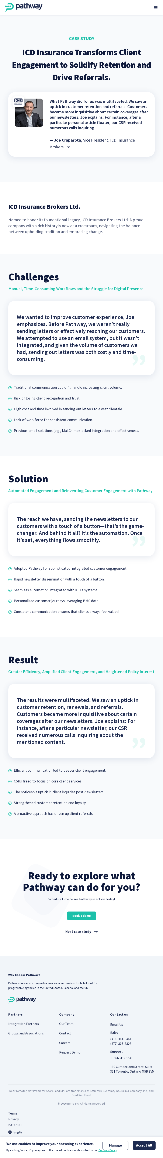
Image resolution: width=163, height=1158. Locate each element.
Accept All (144, 1145)
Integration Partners (23, 1024)
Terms (13, 1113)
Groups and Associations (26, 1033)
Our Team (66, 1024)
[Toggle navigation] (155, 7)
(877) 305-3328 (120, 1043)
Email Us (116, 1024)
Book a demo (81, 916)
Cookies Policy (107, 1150)
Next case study (78, 931)
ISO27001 (15, 1125)
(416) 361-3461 (120, 1039)
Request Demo (69, 1052)
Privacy (13, 1119)
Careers (64, 1043)
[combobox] (16, 1132)
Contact (65, 1033)
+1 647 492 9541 (121, 1058)
